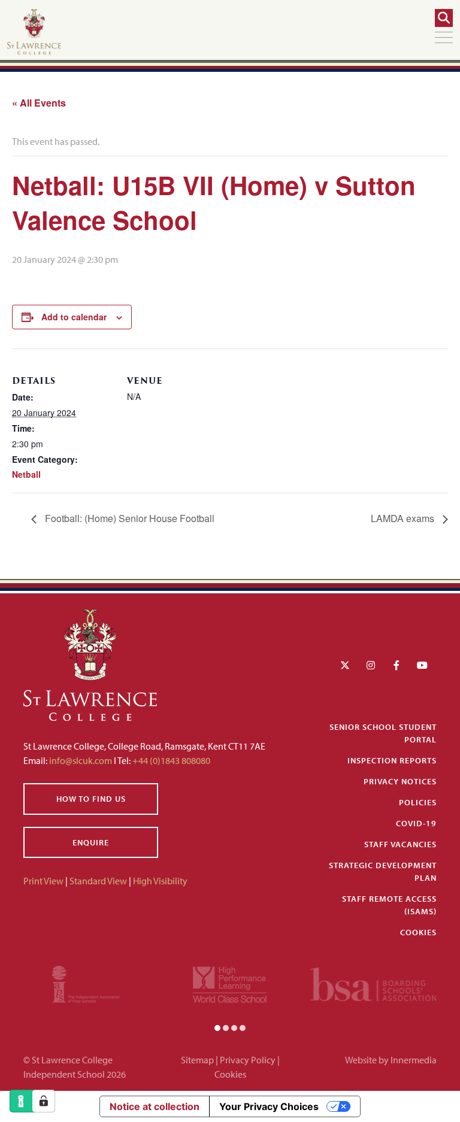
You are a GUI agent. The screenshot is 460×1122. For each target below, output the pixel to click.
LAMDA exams (404, 518)
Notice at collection (154, 1106)
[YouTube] (422, 665)
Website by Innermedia (391, 1060)
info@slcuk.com (80, 760)
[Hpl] (230, 983)
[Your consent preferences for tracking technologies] (43, 1101)
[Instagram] (371, 665)
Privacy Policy (248, 1060)
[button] (217, 1027)
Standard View (98, 881)
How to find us (91, 798)
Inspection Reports (392, 760)
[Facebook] (397, 665)
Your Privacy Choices (269, 1106)
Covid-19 (416, 823)
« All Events (39, 103)
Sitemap (197, 1060)
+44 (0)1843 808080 (170, 760)
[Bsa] (373, 983)
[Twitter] (345, 665)
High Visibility (160, 881)
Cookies (418, 932)
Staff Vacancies (400, 844)
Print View (43, 881)
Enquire (90, 842)
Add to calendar (74, 317)
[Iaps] (86, 983)
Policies (418, 802)
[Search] (444, 18)
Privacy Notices (400, 781)
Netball (26, 474)
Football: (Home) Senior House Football (128, 518)
